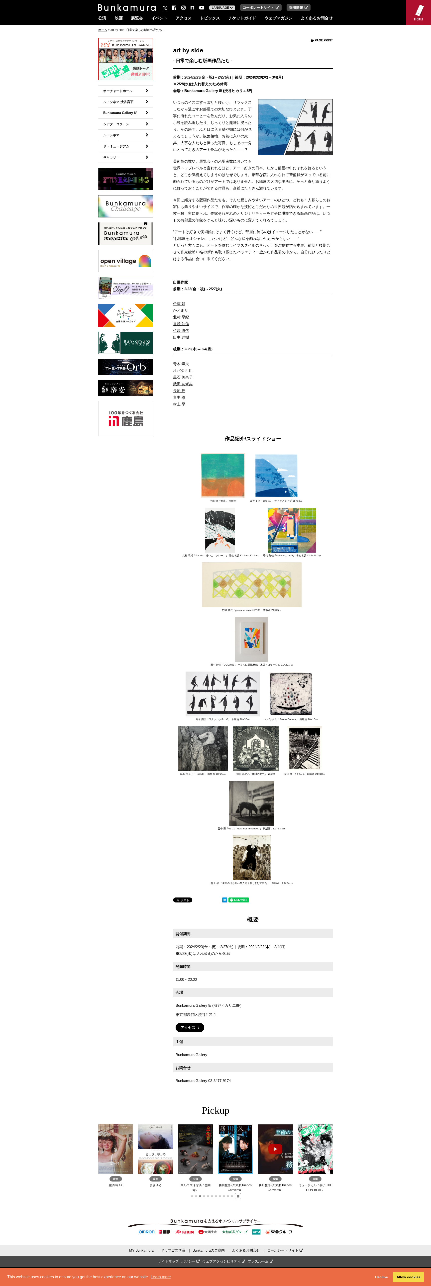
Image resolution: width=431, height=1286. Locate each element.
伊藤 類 (179, 303)
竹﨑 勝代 (181, 330)
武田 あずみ (183, 384)
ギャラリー (111, 157)
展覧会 (137, 18)
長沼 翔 (179, 391)
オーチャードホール (117, 91)
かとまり (180, 310)
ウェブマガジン (279, 18)
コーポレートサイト (258, 7)
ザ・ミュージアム (116, 146)
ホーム (102, 30)
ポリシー (188, 1261)
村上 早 (179, 404)
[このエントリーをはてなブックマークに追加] (224, 901)
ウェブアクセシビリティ (222, 1261)
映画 (119, 18)
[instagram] (183, 7)
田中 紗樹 (181, 337)
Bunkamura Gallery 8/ (120, 113)
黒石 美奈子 (183, 377)
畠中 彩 (179, 397)
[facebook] (174, 7)
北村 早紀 (181, 317)
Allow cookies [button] (409, 1277)
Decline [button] (381, 1277)
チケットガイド (242, 18)
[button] (192, 1196)
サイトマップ (168, 1261)
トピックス (210, 18)
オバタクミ (182, 370)
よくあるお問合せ (317, 18)
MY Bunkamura (141, 1250)
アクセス (184, 18)
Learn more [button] (161, 1277)
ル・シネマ (111, 135)
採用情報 (296, 7)
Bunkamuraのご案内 (209, 1250)
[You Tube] (201, 7)
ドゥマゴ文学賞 (173, 1250)
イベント (159, 18)
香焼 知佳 (181, 324)
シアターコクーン (116, 124)
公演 (102, 18)
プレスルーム (259, 1261)
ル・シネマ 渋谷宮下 (118, 102)
